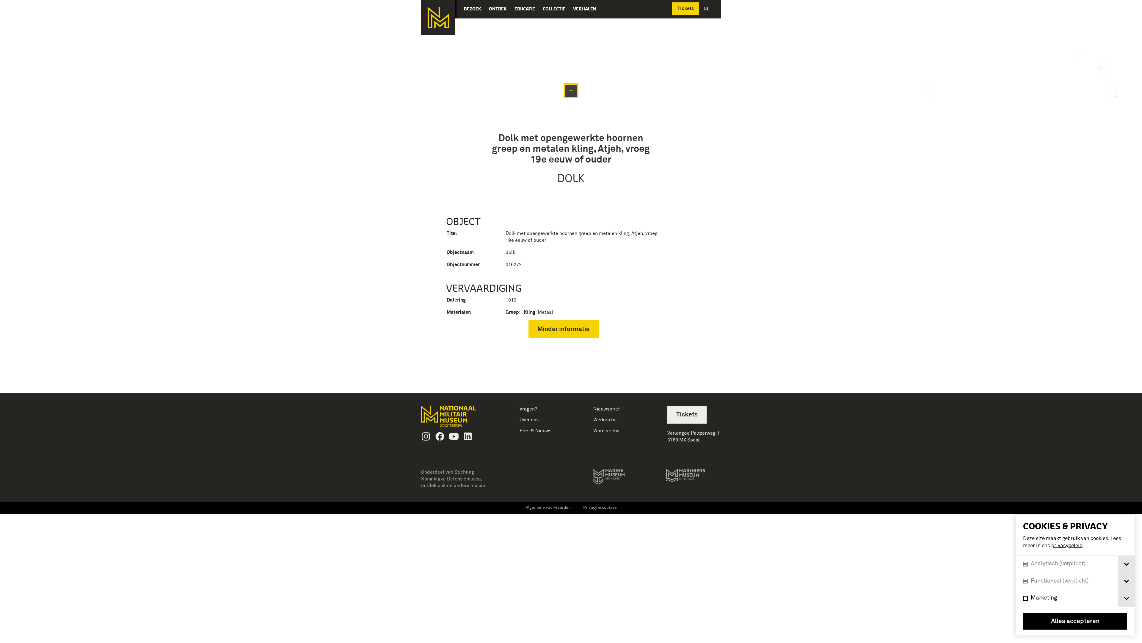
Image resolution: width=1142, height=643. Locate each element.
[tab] (1126, 564)
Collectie (554, 9)
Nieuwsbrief (606, 409)
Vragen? (528, 409)
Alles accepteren (1075, 621)
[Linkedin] (468, 436)
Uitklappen (571, 90)
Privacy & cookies (600, 507)
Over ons (529, 419)
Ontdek (498, 9)
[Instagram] (426, 436)
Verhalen (584, 9)
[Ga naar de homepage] (438, 17)
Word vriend (606, 430)
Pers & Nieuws (535, 430)
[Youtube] (454, 436)
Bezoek (472, 9)
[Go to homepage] (458, 419)
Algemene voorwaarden (548, 507)
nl (707, 8)
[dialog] (1075, 575)
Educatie (524, 9)
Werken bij (605, 419)
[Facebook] (440, 436)
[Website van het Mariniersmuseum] (693, 478)
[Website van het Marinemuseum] (617, 478)
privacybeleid (1067, 545)
